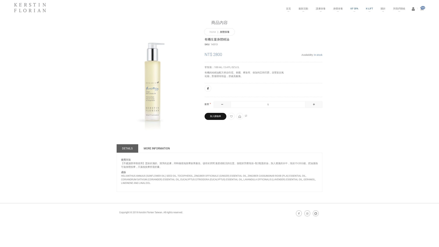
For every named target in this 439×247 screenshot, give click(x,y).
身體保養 (224, 32)
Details (127, 148)
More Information (157, 148)
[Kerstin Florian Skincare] (30, 6)
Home (213, 32)
